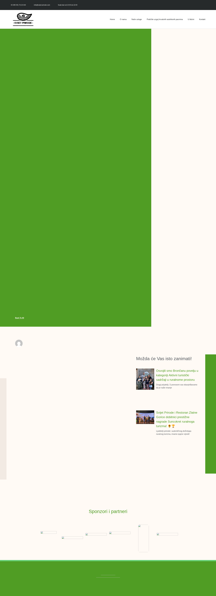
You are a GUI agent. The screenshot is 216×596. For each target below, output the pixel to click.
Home (112, 19)
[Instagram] (207, 5)
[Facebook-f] (201, 5)
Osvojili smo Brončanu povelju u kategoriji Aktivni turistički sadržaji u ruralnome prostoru (177, 375)
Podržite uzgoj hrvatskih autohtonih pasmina (165, 19)
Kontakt (202, 19)
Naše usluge (137, 19)
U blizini (191, 19)
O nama (123, 19)
